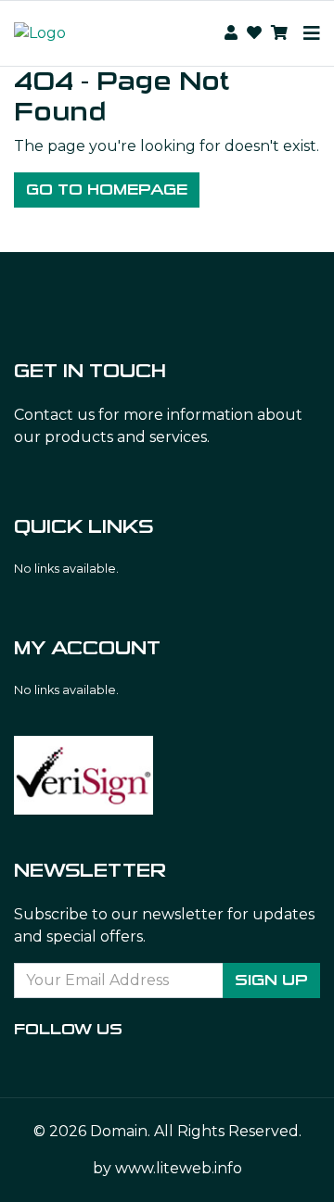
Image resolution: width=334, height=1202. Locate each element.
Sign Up (271, 980)
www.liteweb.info (178, 1168)
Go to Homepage (106, 189)
